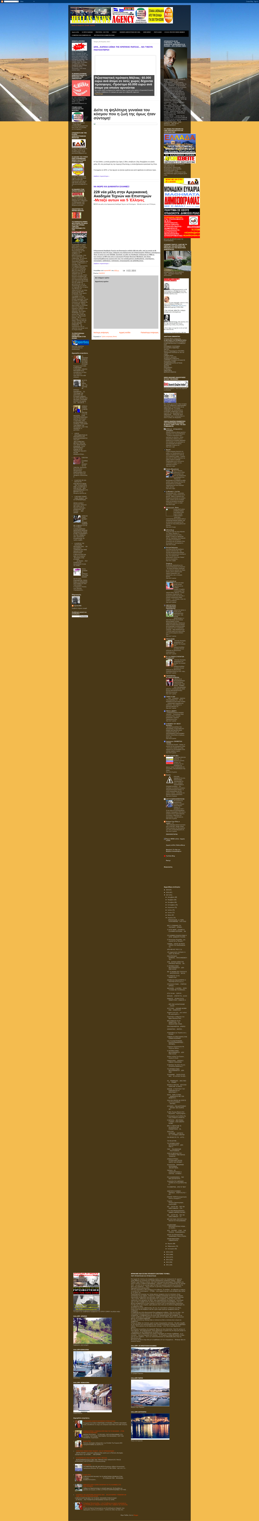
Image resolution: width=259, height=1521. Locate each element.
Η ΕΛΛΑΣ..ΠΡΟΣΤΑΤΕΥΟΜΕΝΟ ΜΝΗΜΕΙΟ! (175, 32)
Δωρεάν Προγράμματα (170, 351)
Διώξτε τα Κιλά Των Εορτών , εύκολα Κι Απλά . (176, 1057)
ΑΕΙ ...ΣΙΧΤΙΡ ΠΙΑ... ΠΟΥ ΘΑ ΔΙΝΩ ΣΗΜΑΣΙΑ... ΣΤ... (176, 1215)
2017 (167, 895)
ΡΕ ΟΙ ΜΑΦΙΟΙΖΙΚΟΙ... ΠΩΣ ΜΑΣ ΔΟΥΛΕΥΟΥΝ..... (175, 1178)
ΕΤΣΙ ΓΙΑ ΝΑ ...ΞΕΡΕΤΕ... (175, 993)
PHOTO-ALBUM (157, 32)
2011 (167, 1265)
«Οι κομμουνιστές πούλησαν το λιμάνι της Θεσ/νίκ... (176, 952)
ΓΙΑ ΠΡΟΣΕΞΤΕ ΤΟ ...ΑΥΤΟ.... (176, 1137)
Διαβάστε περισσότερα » (101, 176)
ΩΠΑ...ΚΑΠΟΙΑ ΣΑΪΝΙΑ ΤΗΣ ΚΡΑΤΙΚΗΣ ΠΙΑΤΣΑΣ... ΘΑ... (176, 962)
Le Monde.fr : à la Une (173, 491)
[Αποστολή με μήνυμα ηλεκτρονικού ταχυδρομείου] (127, 271)
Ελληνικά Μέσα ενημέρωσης (172, 339)
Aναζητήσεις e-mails (170, 361)
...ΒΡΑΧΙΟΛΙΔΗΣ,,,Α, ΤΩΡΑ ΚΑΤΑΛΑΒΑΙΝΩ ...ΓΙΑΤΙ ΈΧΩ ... (176, 921)
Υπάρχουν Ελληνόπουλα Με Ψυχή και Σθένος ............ (175, 1047)
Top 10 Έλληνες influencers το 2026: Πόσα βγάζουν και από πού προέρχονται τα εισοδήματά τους (180, 474)
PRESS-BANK (170, 639)
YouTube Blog (170, 856)
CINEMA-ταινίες (168, 355)
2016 (167, 1252)
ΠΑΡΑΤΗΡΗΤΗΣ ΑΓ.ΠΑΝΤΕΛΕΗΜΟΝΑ (172, 676)
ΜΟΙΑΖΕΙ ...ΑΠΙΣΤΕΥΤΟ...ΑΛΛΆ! (177, 996)
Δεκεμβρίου (171, 897)
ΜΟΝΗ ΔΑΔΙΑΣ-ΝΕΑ (172, 756)
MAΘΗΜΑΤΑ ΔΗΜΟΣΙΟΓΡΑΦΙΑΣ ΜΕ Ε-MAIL (130, 32)
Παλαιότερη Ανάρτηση (149, 333)
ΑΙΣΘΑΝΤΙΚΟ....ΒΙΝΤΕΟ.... (175, 1029)
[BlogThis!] (129, 271)
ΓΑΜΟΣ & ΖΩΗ (170, 696)
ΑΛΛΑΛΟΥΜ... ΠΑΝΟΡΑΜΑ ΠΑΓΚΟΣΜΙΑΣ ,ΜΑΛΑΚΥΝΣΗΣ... (175, 1166)
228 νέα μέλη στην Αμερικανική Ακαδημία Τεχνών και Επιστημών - (122, 196)
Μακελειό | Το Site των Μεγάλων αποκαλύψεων (173, 850)
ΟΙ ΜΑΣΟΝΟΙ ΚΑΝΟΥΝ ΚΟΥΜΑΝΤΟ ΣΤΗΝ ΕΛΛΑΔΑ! (85, 360)
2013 (167, 1259)
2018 (167, 892)
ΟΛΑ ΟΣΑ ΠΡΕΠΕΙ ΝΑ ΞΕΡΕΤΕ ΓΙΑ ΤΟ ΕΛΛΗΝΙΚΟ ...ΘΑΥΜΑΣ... (176, 1102)
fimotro (168, 775)
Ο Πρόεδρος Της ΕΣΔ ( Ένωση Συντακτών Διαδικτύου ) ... (176, 1065)
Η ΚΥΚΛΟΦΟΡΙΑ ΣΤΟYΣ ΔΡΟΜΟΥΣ (175, 342)
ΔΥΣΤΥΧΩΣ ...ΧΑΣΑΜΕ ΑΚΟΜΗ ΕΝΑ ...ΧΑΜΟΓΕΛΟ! (176, 1009)
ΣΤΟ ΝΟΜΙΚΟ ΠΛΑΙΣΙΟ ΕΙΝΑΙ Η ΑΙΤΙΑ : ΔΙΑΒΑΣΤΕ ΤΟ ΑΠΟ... (177, 936)
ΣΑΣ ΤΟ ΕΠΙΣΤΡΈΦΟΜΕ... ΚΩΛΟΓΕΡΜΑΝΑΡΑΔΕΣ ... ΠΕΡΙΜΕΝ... (176, 1042)
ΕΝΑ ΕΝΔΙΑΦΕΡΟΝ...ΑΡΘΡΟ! (176, 1026)
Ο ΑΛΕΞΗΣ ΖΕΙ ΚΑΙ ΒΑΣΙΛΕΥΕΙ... (80, 481)
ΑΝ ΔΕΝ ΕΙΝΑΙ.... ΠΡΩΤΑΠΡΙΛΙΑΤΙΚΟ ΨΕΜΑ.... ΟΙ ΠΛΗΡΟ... (177, 1226)
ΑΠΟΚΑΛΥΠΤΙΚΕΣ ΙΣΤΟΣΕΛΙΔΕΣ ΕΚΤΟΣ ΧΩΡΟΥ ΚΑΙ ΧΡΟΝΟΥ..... (175, 1160)
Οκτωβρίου (171, 902)
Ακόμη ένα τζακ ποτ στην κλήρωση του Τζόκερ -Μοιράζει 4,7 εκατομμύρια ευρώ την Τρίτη (175, 533)
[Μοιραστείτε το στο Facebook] (133, 271)
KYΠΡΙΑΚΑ (167, 369)
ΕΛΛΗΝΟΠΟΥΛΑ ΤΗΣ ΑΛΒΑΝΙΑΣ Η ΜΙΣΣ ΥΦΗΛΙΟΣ (91, 1458)
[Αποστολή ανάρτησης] (123, 270)
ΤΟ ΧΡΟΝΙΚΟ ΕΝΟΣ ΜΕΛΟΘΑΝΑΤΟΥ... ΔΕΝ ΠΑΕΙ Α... (175, 1145)
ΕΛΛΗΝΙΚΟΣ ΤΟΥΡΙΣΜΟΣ (172, 346)
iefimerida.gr (170, 530)
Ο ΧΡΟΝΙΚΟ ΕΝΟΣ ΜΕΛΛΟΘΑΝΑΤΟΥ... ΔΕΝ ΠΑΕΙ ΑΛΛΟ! (175, 967)
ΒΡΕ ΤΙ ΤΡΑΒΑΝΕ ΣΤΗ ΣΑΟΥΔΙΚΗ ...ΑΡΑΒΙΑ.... (175, 926)
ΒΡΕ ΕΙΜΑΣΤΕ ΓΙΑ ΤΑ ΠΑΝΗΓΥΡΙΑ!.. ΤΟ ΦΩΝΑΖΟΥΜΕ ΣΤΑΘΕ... (175, 1022)
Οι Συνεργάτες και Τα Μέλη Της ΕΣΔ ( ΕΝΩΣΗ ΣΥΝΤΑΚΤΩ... (176, 1116)
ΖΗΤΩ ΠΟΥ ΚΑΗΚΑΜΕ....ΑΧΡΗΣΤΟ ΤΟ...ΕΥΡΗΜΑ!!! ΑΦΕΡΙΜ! (176, 1133)
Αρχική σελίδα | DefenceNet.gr (175, 845)
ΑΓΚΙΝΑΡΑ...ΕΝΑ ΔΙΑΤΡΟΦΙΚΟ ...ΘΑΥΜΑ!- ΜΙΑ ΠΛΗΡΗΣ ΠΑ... (176, 1107)
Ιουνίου (170, 912)
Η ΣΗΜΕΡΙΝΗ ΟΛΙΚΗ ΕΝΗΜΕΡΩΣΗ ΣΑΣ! (81, 35)
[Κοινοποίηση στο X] (131, 271)
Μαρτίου (170, 1243)
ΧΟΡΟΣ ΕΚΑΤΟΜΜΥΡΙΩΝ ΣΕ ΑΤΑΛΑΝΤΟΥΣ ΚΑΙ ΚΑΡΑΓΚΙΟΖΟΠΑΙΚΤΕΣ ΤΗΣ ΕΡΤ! (80, 437)
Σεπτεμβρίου (171, 905)
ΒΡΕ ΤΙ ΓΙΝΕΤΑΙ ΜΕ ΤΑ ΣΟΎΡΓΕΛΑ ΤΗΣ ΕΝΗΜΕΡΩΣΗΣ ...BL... (174, 1127)
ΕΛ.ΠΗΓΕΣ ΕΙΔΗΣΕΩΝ (87, 32)
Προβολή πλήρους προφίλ (79, 608)
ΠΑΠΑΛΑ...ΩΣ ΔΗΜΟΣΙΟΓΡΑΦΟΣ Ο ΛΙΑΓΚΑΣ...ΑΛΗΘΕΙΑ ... (175, 1172)
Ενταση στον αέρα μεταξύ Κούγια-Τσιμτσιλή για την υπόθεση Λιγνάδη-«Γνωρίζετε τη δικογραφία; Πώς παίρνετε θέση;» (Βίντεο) (175, 587)
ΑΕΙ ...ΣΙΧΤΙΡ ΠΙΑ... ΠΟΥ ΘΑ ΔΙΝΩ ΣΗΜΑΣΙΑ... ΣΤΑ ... (176, 1207)
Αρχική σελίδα (75, 32)
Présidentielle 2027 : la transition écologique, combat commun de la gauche (175, 495)
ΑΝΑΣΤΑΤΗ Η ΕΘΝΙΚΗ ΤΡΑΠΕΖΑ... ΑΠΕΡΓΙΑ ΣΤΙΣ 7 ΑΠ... (176, 1192)
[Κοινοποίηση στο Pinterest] (135, 271)
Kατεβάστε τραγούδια (170, 357)
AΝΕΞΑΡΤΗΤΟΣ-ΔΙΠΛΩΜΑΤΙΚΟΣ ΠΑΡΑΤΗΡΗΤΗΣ (171, 607)
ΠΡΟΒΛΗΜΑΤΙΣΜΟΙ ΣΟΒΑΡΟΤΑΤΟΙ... (173, 1239)
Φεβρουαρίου (172, 1246)
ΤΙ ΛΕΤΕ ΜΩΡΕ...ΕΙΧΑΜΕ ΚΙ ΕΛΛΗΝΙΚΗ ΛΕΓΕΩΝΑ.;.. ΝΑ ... (176, 931)
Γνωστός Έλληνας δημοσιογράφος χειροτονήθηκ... (175, 1202)
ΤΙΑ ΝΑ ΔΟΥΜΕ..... (172, 1141)
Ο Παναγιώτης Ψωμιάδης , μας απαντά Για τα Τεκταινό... (176, 940)
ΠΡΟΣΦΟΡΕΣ (168, 367)
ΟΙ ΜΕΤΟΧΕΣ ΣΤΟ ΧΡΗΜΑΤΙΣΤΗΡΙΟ (175, 340)
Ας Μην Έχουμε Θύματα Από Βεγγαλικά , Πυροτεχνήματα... (176, 1112)
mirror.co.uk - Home (172, 507)
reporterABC (78, 605)
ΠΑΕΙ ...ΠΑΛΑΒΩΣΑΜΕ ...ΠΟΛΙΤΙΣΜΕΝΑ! (174, 1150)
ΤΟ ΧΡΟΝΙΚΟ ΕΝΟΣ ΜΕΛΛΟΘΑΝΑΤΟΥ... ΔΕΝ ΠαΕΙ (175, 1070)
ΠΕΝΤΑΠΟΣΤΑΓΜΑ (172, 834)
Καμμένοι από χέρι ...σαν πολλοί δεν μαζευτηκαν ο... (177, 1013)
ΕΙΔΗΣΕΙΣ (102, 273)
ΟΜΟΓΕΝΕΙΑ (168, 370)
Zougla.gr (169, 563)
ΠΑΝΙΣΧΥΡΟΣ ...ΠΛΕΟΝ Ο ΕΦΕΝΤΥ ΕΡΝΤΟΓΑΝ (175, 1061)
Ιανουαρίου (171, 1249)
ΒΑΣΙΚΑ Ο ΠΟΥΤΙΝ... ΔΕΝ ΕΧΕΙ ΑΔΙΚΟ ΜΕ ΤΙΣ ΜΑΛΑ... (176, 1085)
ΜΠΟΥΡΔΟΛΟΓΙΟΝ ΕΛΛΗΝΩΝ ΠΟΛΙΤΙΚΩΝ (104, 35)
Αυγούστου (171, 907)
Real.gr (168, 860)
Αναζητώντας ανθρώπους (171, 358)
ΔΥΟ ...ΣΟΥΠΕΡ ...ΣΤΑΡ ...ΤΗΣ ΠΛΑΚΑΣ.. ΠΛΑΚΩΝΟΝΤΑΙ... (176, 1231)
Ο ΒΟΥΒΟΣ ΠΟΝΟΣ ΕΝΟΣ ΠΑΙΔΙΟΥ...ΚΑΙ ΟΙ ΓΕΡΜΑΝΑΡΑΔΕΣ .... (80, 499)
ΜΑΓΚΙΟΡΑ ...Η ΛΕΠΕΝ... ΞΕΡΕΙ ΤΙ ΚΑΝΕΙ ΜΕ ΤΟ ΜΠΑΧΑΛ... (177, 989)
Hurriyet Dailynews (172, 547)
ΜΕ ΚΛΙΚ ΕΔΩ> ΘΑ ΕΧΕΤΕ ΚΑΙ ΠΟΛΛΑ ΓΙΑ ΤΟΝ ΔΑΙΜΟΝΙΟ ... (176, 1220)
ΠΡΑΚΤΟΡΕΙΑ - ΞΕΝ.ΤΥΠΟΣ (102, 32)
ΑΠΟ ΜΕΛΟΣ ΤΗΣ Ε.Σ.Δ (174, 949)
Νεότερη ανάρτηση (101, 333)
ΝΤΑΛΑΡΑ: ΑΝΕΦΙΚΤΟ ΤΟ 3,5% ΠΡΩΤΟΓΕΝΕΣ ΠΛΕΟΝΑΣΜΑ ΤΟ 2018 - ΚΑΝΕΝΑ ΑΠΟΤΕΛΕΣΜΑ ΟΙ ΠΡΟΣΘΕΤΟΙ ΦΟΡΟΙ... (175, 781)
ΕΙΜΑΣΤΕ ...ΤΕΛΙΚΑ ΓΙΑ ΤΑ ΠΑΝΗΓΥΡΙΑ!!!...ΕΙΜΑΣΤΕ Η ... (176, 1000)
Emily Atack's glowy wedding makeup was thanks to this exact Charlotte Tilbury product (179, 512)
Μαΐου (170, 915)
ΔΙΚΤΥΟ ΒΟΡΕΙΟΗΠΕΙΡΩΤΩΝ (175, 799)
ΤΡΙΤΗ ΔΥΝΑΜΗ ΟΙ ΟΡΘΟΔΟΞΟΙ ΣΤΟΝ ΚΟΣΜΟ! (85, 573)
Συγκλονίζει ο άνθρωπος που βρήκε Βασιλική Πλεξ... (175, 1017)
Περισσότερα (99, 94)
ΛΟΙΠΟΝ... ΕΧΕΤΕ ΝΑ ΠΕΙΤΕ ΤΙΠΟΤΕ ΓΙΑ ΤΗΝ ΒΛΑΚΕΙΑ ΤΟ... (176, 945)
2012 (167, 1262)
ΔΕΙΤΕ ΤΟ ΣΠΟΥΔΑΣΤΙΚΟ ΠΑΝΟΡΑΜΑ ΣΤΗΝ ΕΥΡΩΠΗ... (177, 1235)
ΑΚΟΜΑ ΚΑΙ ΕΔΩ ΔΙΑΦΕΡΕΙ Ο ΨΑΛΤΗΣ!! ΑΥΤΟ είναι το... (176, 980)
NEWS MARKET (147, 32)
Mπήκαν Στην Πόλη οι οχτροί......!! (173, 822)
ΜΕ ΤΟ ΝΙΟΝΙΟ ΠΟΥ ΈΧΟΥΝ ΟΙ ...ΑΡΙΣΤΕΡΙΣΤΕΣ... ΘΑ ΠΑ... (177, 972)
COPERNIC (167, 360)
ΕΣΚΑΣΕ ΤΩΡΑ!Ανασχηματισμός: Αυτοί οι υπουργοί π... (177, 1197)
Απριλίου (170, 917)
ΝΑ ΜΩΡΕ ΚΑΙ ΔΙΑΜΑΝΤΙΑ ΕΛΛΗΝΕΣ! (112, 186)
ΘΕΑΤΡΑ (166, 366)
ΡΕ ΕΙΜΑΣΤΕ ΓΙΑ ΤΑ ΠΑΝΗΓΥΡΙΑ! (173, 976)
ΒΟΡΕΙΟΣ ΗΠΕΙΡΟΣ (170, 372)
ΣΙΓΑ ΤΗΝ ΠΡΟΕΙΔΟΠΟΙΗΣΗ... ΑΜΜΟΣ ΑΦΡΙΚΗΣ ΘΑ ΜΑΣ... (176, 1211)
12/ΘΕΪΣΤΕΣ (167, 364)
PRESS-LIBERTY (171, 711)
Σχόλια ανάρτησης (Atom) (109, 336)
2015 (167, 1254)
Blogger (136, 1515)
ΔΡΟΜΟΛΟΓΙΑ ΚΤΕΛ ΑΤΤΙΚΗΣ (173, 363)
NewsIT (168, 450)
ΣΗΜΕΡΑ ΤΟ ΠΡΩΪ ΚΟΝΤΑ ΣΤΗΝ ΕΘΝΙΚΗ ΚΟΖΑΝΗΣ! (177, 1037)
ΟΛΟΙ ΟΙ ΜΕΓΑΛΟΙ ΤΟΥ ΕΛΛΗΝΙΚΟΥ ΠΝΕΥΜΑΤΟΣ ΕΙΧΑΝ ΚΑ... (176, 1155)
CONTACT (114, 32)
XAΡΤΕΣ (166, 349)
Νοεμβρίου (171, 899)
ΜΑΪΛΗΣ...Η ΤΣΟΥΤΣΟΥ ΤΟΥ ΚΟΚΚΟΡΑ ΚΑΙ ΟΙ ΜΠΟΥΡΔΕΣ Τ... (176, 1090)
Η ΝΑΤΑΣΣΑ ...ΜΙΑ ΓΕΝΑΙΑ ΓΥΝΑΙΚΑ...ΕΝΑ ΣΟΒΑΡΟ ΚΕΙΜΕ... (175, 1121)
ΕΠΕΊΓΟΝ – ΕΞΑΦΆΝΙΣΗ (85, 460)
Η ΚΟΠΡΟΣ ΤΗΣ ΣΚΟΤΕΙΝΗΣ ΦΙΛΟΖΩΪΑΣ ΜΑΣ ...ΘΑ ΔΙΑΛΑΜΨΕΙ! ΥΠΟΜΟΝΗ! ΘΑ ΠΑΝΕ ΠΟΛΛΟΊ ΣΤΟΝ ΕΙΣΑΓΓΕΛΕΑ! (80, 548)
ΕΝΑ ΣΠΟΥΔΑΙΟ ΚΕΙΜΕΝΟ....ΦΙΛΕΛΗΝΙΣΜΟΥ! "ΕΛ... (177, 957)
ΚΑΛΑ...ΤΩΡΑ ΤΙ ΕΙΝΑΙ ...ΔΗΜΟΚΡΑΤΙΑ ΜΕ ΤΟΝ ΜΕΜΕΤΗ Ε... (175, 1096)
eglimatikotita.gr (171, 581)
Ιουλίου (170, 910)
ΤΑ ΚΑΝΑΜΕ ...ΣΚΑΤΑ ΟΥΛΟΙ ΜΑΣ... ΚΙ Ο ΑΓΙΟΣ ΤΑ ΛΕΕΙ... (177, 1075)
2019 (167, 890)
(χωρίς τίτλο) (87, 1441)
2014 (167, 1257)
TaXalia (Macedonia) (172, 469)
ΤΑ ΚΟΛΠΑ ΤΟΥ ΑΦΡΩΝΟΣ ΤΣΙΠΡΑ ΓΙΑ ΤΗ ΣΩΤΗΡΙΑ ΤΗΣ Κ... (177, 1183)
